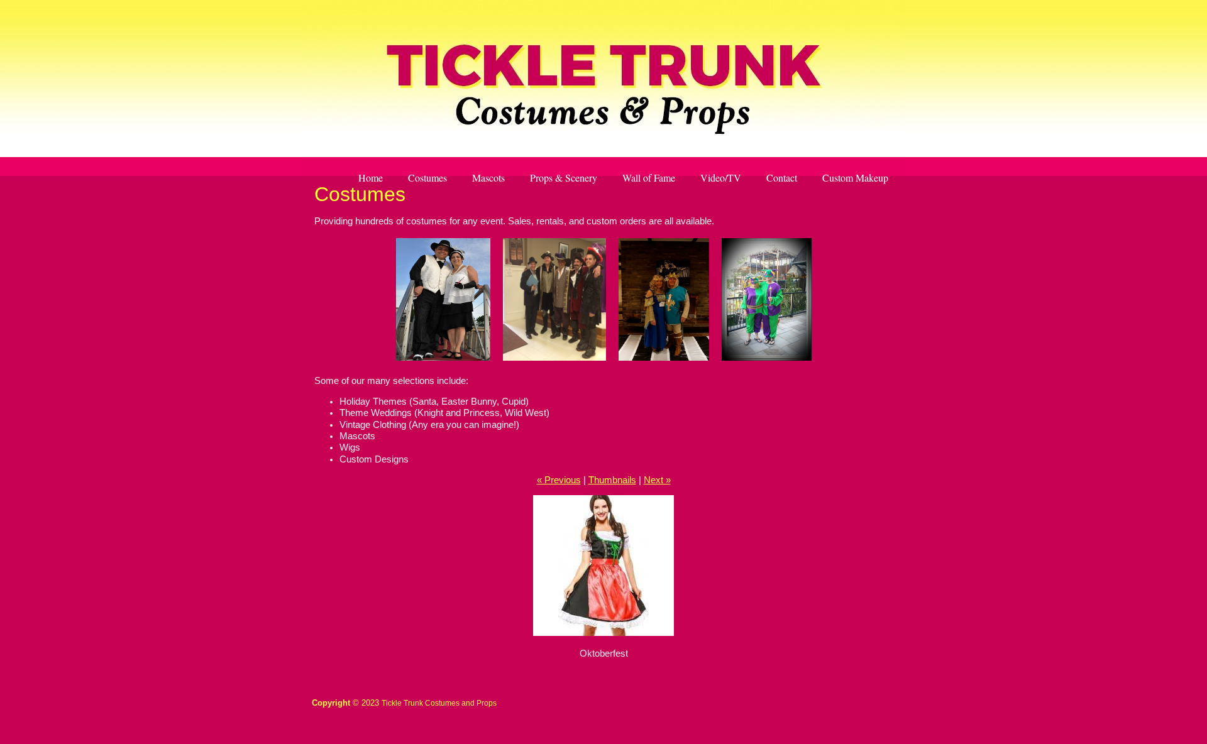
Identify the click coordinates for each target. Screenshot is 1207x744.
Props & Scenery (563, 177)
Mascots (488, 177)
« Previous (559, 480)
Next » (657, 480)
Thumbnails (612, 480)
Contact (781, 177)
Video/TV (720, 177)
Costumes (427, 177)
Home (370, 177)
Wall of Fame (648, 177)
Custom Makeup (855, 177)
